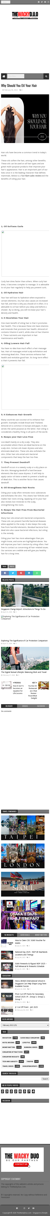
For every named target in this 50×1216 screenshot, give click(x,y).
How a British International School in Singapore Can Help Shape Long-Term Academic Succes (30, 983)
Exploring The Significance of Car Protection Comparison (24, 641)
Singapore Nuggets (10, 1057)
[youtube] (45, 2)
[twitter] (42, 2)
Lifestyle (26, 1043)
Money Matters (8, 1047)
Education (6, 1038)
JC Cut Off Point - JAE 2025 (26, 1007)
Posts (12, 566)
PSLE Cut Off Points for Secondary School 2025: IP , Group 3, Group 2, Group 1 (30, 996)
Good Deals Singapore (29, 1038)
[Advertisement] (25, 45)
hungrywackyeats (30, 1066)
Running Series (30, 1047)
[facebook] (38, 2)
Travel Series (7, 1066)
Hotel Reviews (8, 1043)
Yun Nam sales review (31, 176)
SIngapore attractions (12, 1052)
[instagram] (48, 2)
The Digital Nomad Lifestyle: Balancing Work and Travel (23, 672)
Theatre (30, 1061)
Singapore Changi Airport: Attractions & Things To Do (23, 609)
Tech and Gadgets (9, 1061)
